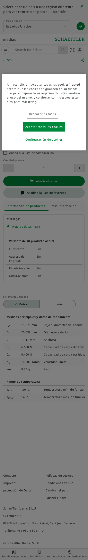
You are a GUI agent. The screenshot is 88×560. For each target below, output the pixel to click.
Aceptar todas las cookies (44, 127)
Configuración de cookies (44, 139)
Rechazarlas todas (42, 114)
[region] (44, 112)
